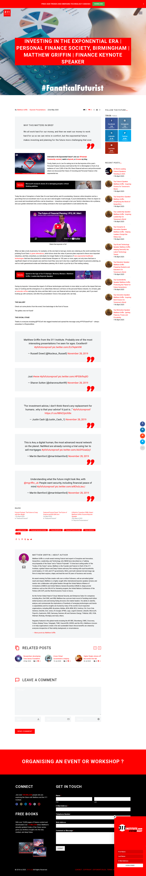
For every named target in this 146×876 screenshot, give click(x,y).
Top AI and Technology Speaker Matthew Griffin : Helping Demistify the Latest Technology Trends (122, 249)
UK (18, 533)
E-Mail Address (62, 806)
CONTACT (78, 870)
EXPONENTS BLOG (99, 870)
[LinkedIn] (28, 539)
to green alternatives (37, 253)
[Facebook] (16, 539)
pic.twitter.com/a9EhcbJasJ (70, 486)
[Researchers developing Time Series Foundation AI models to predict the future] (19, 658)
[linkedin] (25, 804)
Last (95, 802)
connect (58, 159)
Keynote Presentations (38, 110)
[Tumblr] (25, 539)
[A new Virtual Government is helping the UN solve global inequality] (49, 658)
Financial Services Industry (38, 530)
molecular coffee (22, 291)
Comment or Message (65, 831)
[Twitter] (19, 539)
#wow (36, 376)
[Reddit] (31, 539)
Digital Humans (21, 530)
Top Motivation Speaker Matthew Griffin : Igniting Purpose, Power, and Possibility (122, 313)
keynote (70, 159)
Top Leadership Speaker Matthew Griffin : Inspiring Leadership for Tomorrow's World (122, 215)
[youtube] (39, 804)
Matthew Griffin (22, 110)
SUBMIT (60, 848)
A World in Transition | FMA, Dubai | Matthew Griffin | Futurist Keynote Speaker (82, 514)
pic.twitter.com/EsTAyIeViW (67, 347)
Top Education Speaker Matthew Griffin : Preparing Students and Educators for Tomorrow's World (122, 267)
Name (58, 795)
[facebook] (16, 804)
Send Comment (24, 731)
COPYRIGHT (87, 870)
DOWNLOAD (98, 4)
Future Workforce (56, 530)
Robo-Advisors (89, 530)
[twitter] (34, 804)
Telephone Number (63, 814)
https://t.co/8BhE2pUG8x (58, 413)
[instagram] (21, 804)
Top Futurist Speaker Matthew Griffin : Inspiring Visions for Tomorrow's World (122, 185)
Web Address (61, 822)
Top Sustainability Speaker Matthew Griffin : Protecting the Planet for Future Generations (122, 283)
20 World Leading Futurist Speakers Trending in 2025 (120, 171)
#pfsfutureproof (43, 347)
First (57, 802)
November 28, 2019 (78, 353)
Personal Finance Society (73, 530)
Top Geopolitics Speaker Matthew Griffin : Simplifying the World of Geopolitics (122, 200)
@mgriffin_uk (31, 482)
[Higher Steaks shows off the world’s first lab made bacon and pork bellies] (79, 658)
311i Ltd (30, 870)
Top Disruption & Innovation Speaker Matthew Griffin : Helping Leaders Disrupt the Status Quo (122, 232)
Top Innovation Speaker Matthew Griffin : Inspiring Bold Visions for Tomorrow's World (122, 298)
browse (78, 159)
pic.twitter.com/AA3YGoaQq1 (75, 449)
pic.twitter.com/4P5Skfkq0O (73, 376)
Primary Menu (140, 12)
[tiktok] (30, 804)
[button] (95, 647)
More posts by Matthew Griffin (44, 633)
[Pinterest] (22, 539)
